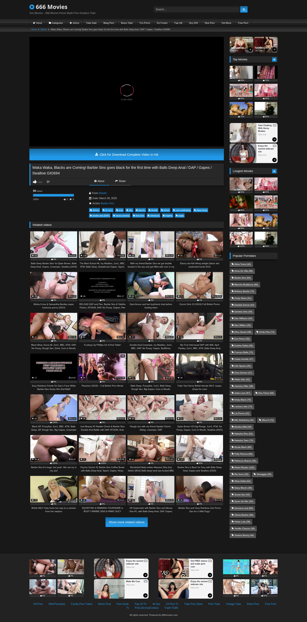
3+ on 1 (108, 210)
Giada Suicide (243, 359)
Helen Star (242, 379)
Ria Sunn (241, 474)
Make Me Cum (133, 581)
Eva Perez (242, 338)
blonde (154, 210)
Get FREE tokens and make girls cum (263, 48)
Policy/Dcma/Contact (147, 607)
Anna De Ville (243, 271)
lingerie (168, 215)
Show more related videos (127, 522)
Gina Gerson (243, 372)
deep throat (202, 210)
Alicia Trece (242, 264)
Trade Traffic (171, 607)
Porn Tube (214, 604)
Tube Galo (91, 23)
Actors (76, 23)
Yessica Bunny (244, 535)
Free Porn (243, 23)
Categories (57, 23)
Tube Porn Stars (193, 604)
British (44, 29)
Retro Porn (253, 604)
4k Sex (156, 604)
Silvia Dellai (242, 481)
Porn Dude (123, 604)
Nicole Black (243, 447)
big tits (142, 210)
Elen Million (242, 325)
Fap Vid (178, 23)
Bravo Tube (127, 23)
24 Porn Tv (172, 604)
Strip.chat (234, 51)
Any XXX (193, 23)
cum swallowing (183, 210)
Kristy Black (242, 399)
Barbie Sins (107, 203)
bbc (130, 210)
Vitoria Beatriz (243, 515)
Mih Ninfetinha (244, 420)
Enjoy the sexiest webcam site (266, 149)
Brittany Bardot (244, 291)
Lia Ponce (241, 413)
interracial (154, 215)
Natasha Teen (243, 440)
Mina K (268, 420)
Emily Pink (267, 332)
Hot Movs (226, 23)
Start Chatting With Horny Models (237, 48)
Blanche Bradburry (246, 284)
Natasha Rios (243, 433)
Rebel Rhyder (244, 467)
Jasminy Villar (243, 386)
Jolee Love (242, 393)
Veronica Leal (243, 508)
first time (140, 215)
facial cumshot (122, 215)
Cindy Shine (242, 298)
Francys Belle (243, 352)
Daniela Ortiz (243, 311)
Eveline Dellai (243, 345)
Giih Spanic (242, 366)
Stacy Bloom (243, 487)
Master (103, 193)
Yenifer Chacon (244, 528)
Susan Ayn (242, 494)
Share (122, 181)
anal (121, 210)
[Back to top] (297, 612)
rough (181, 215)
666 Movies (50, 7)
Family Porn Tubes (81, 604)
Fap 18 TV (141, 604)
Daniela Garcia (244, 305)
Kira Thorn (266, 393)
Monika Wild (243, 426)
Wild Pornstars (57, 604)
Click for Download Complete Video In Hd (128, 154)
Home (39, 23)
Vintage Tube (233, 604)
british (166, 210)
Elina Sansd (242, 332)
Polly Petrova (243, 454)
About (100, 181)
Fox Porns (145, 23)
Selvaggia (264, 474)
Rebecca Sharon (245, 460)
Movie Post (104, 604)
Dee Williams (243, 318)
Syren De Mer (243, 501)
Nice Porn (210, 23)
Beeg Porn (108, 23)
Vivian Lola (242, 521)
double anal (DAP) (101, 215)
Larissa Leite (243, 406)
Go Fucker (162, 23)
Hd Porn (38, 604)
